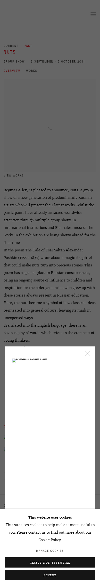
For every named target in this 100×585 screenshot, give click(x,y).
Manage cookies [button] (50, 551)
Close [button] (86, 355)
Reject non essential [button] (50, 562)
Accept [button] (50, 575)
